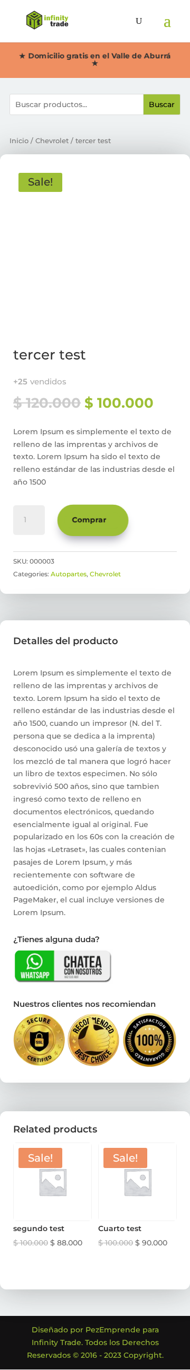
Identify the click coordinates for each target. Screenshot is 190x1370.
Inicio (19, 141)
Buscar (162, 104)
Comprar (89, 519)
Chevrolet (52, 141)
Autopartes (69, 574)
